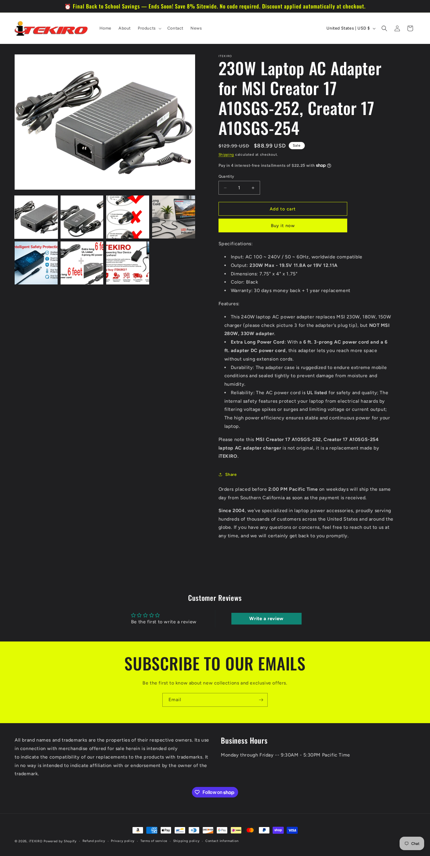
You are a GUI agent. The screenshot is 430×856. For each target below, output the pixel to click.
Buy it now (283, 225)
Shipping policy (186, 841)
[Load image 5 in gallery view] (36, 262)
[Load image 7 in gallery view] (127, 262)
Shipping (226, 154)
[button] (149, 28)
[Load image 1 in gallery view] (36, 217)
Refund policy (93, 841)
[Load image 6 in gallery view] (82, 262)
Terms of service (153, 841)
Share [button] (231, 474)
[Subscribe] (260, 700)
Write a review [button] (266, 618)
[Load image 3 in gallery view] (127, 217)
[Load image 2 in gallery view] (82, 217)
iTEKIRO (36, 841)
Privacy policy (123, 841)
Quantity (226, 176)
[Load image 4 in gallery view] (173, 217)
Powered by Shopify (60, 841)
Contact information (221, 841)
